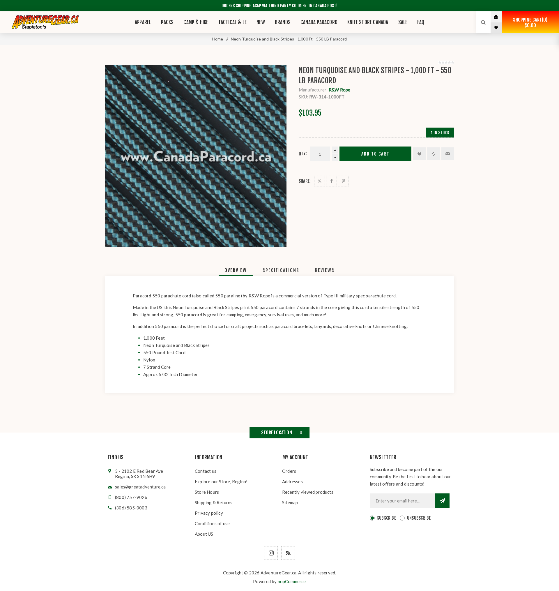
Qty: (303, 153)
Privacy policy (209, 513)
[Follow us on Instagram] (271, 553)
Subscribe (386, 518)
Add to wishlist (419, 153)
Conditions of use (212, 523)
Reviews (325, 270)
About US (204, 534)
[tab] (236, 270)
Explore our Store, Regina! (221, 481)
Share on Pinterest (343, 181)
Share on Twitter (319, 181)
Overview (235, 270)
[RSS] (288, 553)
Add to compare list (433, 153)
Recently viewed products (307, 492)
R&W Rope (340, 89)
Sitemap (290, 502)
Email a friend (447, 153)
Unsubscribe (419, 518)
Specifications (281, 270)
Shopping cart (529, 22)
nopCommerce (292, 581)
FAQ (420, 22)
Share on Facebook (331, 181)
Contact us (205, 471)
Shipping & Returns (214, 502)
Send (442, 500)
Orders (289, 471)
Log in (500, 17)
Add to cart (375, 154)
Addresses (292, 481)
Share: (305, 181)
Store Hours (207, 492)
